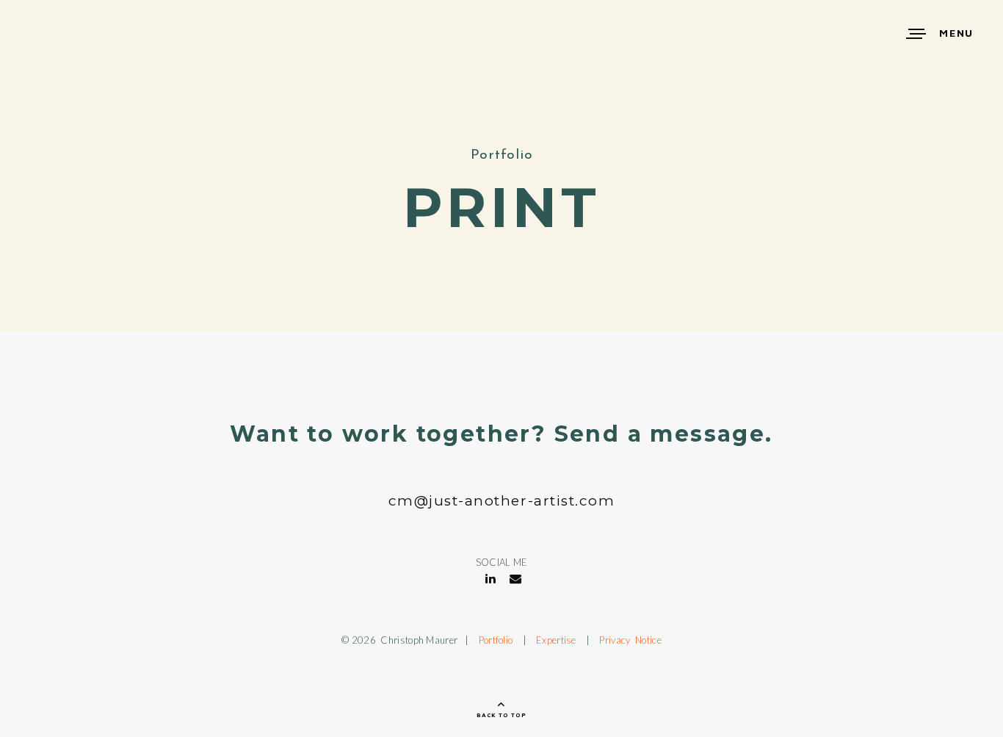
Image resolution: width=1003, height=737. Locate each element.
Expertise (556, 640)
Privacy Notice (630, 640)
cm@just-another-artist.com (501, 500)
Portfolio (496, 640)
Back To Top (501, 715)
